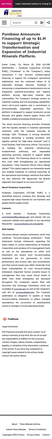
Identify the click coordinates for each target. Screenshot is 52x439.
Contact (46, 435)
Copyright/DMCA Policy (13, 435)
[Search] (36, 22)
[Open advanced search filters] (42, 22)
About (14, 424)
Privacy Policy (33, 435)
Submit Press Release (16, 429)
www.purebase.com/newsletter (28, 224)
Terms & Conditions (37, 429)
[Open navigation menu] (4, 22)
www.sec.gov (20, 289)
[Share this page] (48, 22)
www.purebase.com (25, 292)
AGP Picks (6, 4)
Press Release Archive (30, 424)
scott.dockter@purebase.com (16, 217)
